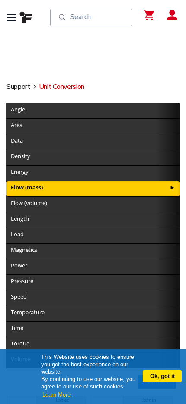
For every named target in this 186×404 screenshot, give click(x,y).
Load (17, 234)
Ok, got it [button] (162, 376)
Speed (19, 296)
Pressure (22, 281)
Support (18, 86)
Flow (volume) (29, 203)
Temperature (28, 312)
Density (20, 156)
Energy (20, 172)
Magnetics (24, 250)
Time (17, 328)
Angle (18, 109)
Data (17, 140)
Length (20, 218)
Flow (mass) (27, 187)
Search (80, 17)
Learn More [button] (56, 394)
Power (19, 265)
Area (16, 125)
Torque (20, 343)
